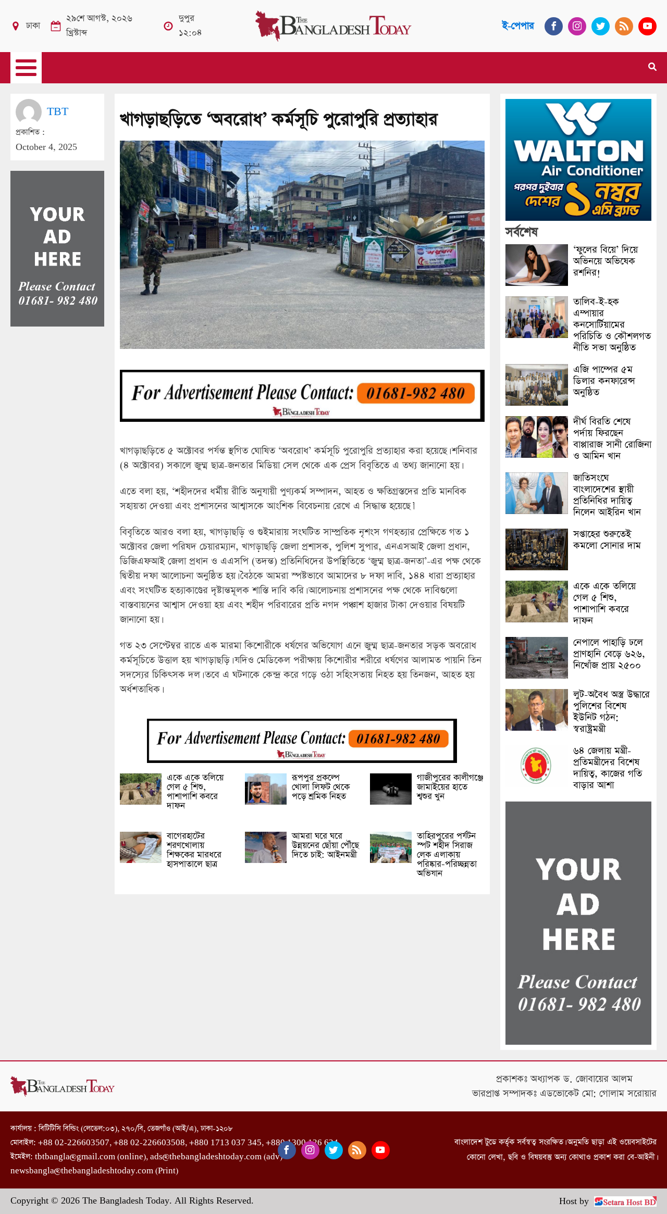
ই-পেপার (518, 25)
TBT (57, 111)
